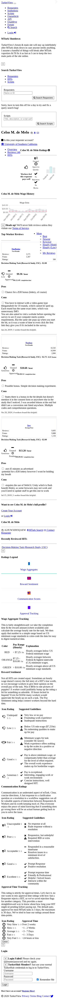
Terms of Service (20, 228)
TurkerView (7, 2)
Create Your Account (11, 510)
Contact (46, 996)
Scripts (10, 13)
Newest (46, 239)
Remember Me (46, 979)
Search (13, 27)
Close (5, 941)
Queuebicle (13, 16)
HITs (9, 79)
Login (10, 32)
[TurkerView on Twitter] (51, 996)
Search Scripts (46, 124)
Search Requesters (44, 98)
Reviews (13, 152)
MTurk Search (36, 530)
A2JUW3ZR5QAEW (15, 530)
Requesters (12, 8)
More (39, 233)
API (9, 19)
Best (45, 236)
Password (8, 976)
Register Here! (28, 991)
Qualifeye (12, 21)
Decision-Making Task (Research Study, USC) (24, 547)
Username (9, 970)
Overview (12, 149)
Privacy (25, 996)
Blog (39, 996)
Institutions (12, 10)
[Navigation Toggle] (15, 3)
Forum (10, 24)
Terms (33, 996)
